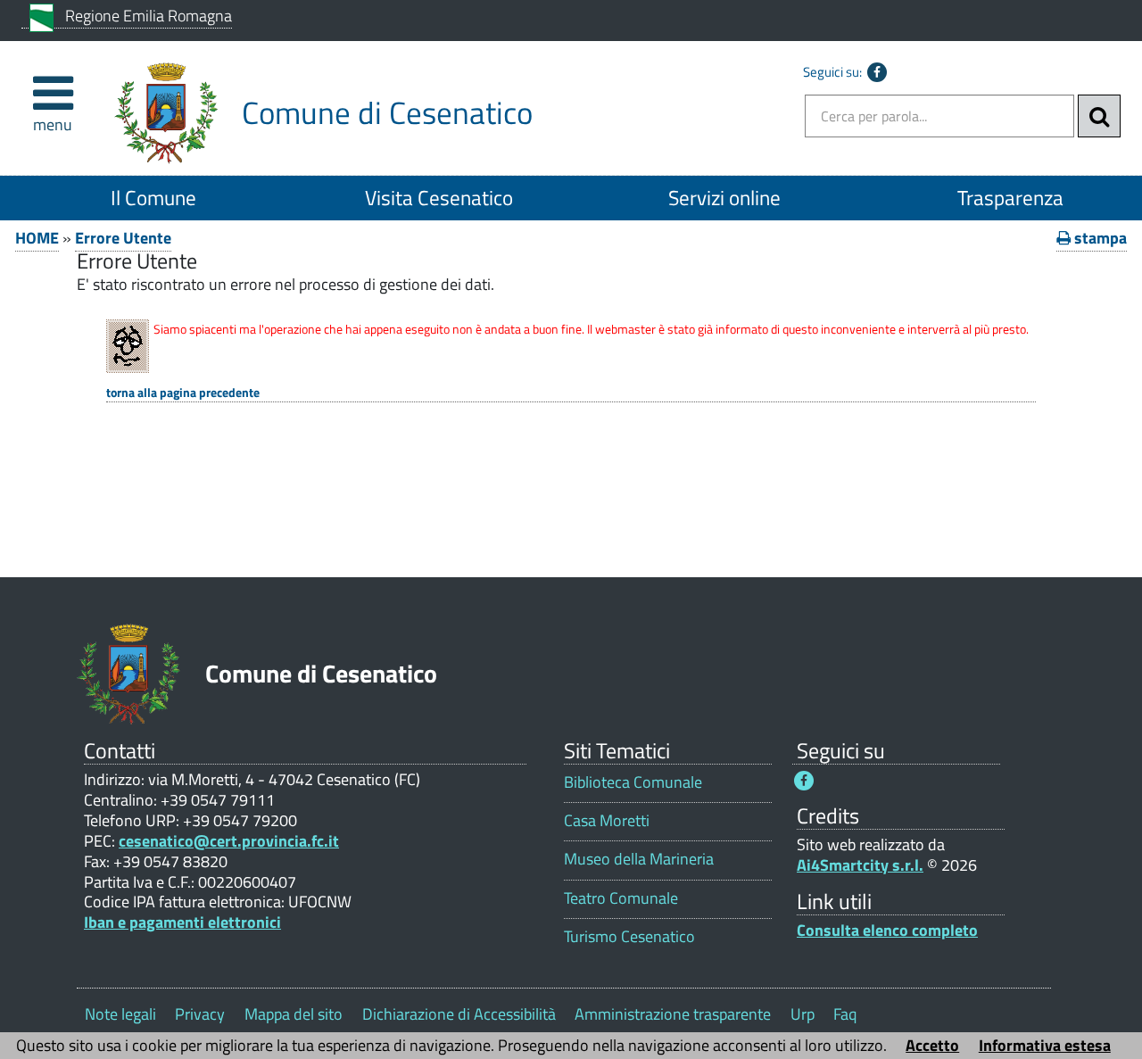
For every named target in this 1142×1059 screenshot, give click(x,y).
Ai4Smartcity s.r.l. (860, 865)
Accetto (932, 1045)
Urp (802, 1014)
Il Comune (153, 197)
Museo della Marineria (639, 858)
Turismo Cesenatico (629, 936)
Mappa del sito (293, 1014)
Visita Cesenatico (439, 197)
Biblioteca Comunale (633, 782)
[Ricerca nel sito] (1099, 116)
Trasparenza (1010, 197)
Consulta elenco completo (887, 930)
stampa (1099, 238)
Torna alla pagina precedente (183, 393)
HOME (37, 238)
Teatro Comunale (621, 898)
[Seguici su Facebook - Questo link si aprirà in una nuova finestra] (877, 72)
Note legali (120, 1014)
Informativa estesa (1045, 1045)
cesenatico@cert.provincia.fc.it (229, 841)
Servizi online (724, 197)
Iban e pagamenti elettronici (182, 922)
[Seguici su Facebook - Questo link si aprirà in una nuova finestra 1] (804, 780)
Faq (844, 1014)
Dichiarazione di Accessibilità (459, 1014)
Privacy (200, 1014)
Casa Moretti (607, 820)
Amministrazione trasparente (673, 1014)
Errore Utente (123, 238)
